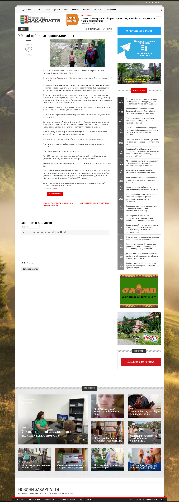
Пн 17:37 (121, 228)
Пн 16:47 (121, 238)
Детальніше (77, 440)
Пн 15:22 (121, 256)
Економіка (86, 9)
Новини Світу (50, 500)
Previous (157, 15)
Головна (20, 500)
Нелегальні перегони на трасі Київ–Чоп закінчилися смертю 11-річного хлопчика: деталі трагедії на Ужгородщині (142, 197)
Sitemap (89, 500)
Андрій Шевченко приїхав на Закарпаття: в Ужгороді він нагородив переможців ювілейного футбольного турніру (118, 19)
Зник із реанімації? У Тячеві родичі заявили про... (106, 411)
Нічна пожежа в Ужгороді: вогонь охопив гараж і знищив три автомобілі (142, 238)
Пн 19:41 (121, 152)
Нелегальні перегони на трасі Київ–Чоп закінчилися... (143, 438)
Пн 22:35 (121, 101)
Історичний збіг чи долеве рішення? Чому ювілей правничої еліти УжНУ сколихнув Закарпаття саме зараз (140, 111)
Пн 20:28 (121, 131)
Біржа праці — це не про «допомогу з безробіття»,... (109, 439)
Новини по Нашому (68, 500)
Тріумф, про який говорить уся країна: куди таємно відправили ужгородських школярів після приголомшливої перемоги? (142, 131)
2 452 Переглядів (94, 29)
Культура (56, 9)
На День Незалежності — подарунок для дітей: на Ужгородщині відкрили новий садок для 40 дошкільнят (141, 246)
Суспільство (99, 9)
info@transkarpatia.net (65, 493)
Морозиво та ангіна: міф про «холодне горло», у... (143, 466)
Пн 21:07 (121, 111)
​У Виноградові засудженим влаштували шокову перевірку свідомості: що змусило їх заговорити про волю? (142, 163)
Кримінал (75, 9)
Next (159, 15)
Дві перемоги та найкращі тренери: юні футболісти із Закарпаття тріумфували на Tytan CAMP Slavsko (142, 256)
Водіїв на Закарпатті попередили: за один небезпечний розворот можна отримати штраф (141, 265)
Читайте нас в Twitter (140, 30)
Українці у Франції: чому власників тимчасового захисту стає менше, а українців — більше (140, 120)
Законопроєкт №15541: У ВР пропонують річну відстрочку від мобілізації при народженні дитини (140, 218)
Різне (54, 188)
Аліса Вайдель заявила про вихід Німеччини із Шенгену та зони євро (140, 171)
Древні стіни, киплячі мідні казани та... (36, 466)
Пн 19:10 (121, 171)
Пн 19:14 (121, 163)
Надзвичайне (26, 9)
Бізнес (47, 9)
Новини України (34, 500)
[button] (23, 232)
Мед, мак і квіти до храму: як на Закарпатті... (108, 466)
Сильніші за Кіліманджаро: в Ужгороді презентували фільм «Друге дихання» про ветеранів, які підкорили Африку (141, 101)
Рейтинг (109, 29)
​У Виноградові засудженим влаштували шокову (46, 433)
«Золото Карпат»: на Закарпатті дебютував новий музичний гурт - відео (142, 188)
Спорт (66, 9)
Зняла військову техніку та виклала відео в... (145, 412)
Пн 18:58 (121, 180)
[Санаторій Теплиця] (139, 328)
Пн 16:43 (121, 246)
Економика (97, 435)
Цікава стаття (56, 194)
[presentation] (23, 232)
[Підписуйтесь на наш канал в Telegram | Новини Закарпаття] (139, 48)
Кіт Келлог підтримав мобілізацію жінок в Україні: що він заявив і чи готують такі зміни (142, 141)
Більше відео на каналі (142, 361)
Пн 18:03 (121, 208)
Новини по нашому (26, 462)
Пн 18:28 (121, 198)
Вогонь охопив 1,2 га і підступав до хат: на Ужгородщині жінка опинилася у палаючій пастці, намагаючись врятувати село (142, 228)
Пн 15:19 (121, 265)
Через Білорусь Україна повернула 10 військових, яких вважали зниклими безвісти (141, 180)
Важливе (59, 462)
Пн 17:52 (121, 218)
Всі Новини (111, 9)
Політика (38, 9)
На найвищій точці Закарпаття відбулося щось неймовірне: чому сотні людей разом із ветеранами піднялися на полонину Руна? (142, 152)
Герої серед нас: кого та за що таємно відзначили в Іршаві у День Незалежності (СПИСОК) (141, 208)
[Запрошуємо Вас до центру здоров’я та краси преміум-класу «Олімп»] (139, 291)
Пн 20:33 (121, 120)
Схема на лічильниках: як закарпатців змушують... (71, 466)
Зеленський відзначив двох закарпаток (94, 203)
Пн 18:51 (121, 188)
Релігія (96, 462)
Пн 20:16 (121, 142)
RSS (81, 500)
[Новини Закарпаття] (42, 19)
